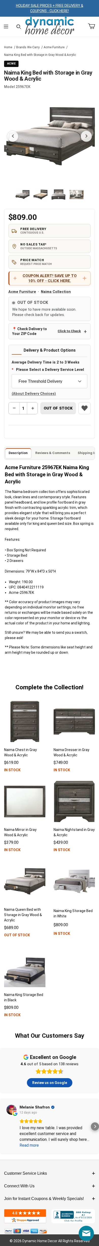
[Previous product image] (12, 136)
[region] (49, 195)
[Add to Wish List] (84, 408)
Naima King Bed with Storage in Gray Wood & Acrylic (40, 55)
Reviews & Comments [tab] (52, 453)
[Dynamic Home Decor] (49, 26)
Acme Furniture (54, 47)
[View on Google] (11, 1110)
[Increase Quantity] (32, 408)
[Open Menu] (6, 27)
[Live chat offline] (86, 1233)
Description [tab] (18, 453)
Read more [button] (29, 1145)
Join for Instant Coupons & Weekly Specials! (44, 1198)
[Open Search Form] (18, 27)
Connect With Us (19, 1186)
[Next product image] (86, 136)
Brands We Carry (28, 47)
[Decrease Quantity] (14, 408)
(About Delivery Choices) (34, 394)
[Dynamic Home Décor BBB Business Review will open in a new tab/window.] (73, 1216)
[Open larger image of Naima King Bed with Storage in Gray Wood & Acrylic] (49, 136)
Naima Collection (56, 292)
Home (8, 47)
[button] (22, 194)
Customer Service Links (25, 1173)
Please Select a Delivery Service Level (50, 370)
